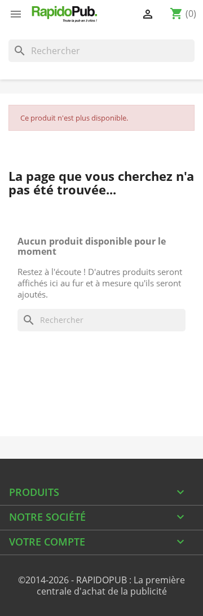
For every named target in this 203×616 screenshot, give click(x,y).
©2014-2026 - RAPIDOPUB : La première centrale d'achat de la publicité (101, 585)
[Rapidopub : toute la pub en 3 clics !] (65, 14)
